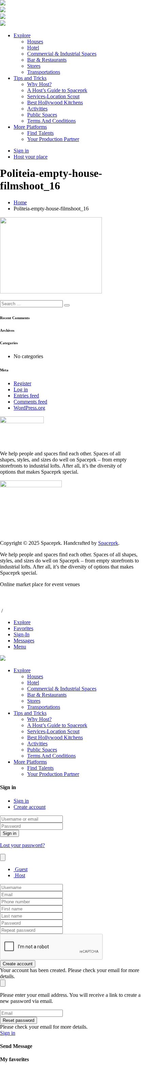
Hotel (33, 47)
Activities (37, 108)
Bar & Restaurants (47, 60)
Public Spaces (42, 115)
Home (20, 202)
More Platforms (30, 127)
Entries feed (26, 395)
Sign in (21, 801)
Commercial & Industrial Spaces (61, 54)
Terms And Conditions (51, 121)
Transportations (43, 72)
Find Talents (40, 133)
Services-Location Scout (53, 96)
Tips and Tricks (30, 78)
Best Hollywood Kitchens (55, 102)
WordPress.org (29, 408)
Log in (21, 389)
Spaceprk (108, 543)
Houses (35, 41)
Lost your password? (22, 845)
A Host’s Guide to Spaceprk (57, 90)
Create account (29, 807)
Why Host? (39, 84)
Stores (33, 66)
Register (22, 383)
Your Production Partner (53, 139)
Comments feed (30, 402)
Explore (22, 35)
